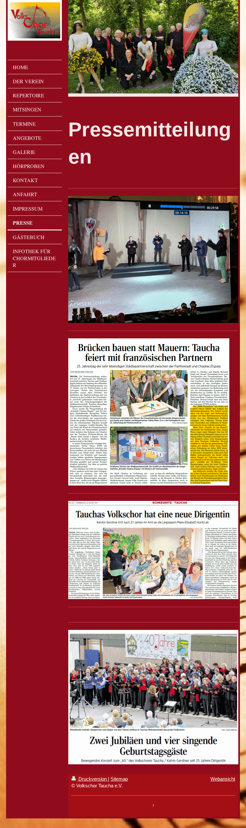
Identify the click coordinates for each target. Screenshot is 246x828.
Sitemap (119, 779)
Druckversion (92, 779)
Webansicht (222, 779)
